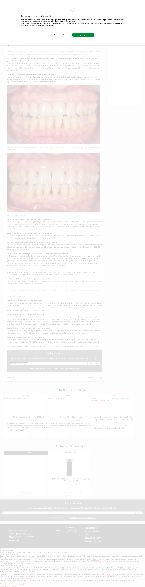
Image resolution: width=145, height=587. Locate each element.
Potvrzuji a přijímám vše (83, 35)
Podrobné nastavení (60, 35)
